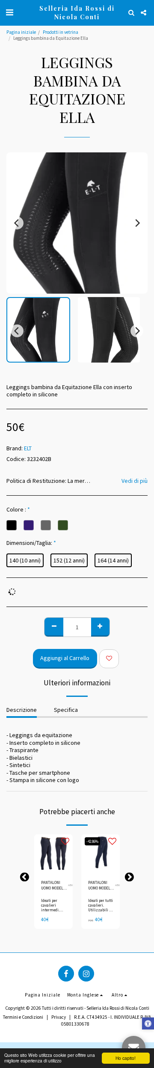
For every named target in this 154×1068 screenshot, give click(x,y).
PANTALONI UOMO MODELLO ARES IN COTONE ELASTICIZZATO (101, 885)
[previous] (17, 223)
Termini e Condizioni (23, 1017)
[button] (9, 12)
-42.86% (92, 841)
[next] (136, 223)
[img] (53, 853)
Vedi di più (134, 481)
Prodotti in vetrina (60, 32)
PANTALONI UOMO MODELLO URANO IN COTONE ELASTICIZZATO (54, 885)
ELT (28, 448)
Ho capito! (126, 1058)
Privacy (58, 1017)
